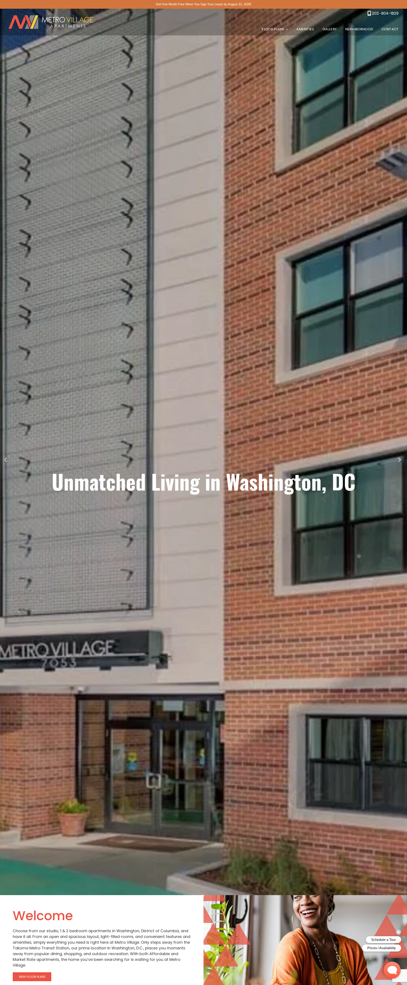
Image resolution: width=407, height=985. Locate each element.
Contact (390, 29)
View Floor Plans (32, 977)
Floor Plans (273, 29)
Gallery (329, 29)
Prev (6, 459)
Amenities (305, 29)
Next (400, 459)
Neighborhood (359, 29)
